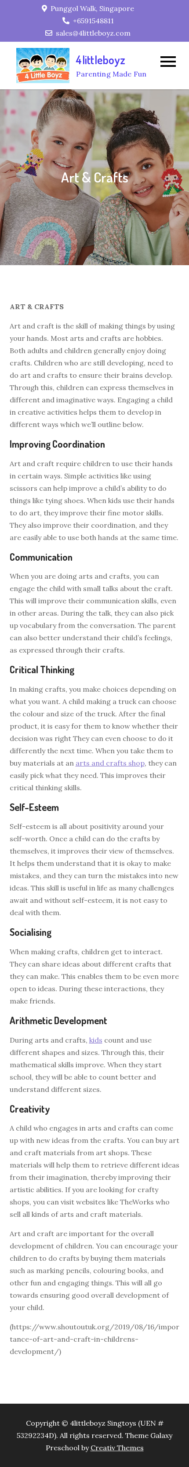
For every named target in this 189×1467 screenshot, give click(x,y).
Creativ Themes (117, 1447)
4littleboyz (100, 59)
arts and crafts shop (110, 763)
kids (95, 1040)
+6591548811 (93, 20)
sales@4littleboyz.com (93, 33)
